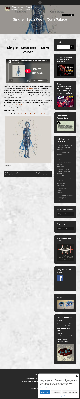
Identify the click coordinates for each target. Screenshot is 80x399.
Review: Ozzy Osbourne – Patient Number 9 (41, 174)
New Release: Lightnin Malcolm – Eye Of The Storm (15, 174)
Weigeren (56, 392)
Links (52, 15)
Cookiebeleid (55, 396)
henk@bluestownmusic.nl (64, 336)
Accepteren (45, 392)
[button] (77, 376)
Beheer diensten (44, 387)
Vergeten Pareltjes (68, 15)
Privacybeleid (62, 396)
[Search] (72, 47)
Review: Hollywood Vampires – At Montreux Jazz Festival (64, 171)
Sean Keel (8, 165)
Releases (29, 15)
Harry (9, 40)
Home (17, 15)
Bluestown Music (22, 7)
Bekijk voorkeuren (70, 392)
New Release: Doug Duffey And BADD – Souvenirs (63, 155)
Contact (58, 15)
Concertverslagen (38, 15)
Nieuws (31, 40)
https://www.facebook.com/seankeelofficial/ (31, 114)
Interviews (47, 15)
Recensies (23, 15)
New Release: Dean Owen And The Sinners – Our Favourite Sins (65, 181)
